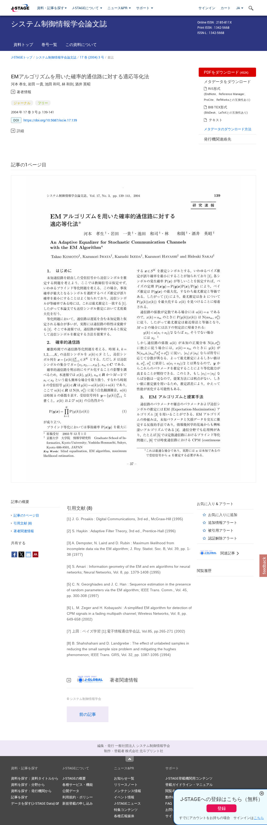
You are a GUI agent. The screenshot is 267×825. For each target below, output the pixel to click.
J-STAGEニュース (127, 803)
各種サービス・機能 (77, 784)
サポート (143, 7)
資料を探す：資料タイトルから (34, 778)
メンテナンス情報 (127, 790)
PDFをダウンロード (226, 72)
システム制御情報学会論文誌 (56, 57)
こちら (259, 817)
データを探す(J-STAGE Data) (33, 803)
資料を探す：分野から (28, 784)
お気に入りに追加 (222, 514)
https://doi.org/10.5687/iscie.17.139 (50, 120)
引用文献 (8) (23, 523)
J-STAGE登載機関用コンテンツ (189, 778)
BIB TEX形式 (217, 107)
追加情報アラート (222, 522)
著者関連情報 (24, 531)
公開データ (70, 790)
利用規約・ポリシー (77, 797)
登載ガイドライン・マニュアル (189, 784)
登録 (221, 808)
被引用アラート (221, 530)
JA (238, 7)
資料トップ (23, 44)
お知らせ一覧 (124, 778)
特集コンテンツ (126, 809)
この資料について (81, 44)
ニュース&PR (117, 7)
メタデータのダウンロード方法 (227, 129)
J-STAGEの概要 (74, 778)
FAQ (168, 803)
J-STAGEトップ (21, 57)
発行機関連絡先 (217, 139)
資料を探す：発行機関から (31, 790)
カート (226, 7)
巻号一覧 (49, 44)
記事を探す (19, 797)
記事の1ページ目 (26, 515)
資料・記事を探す (50, 7)
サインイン (206, 7)
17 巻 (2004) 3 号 (92, 57)
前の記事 (87, 714)
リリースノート (126, 784)
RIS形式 (214, 88)
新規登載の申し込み (77, 803)
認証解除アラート (222, 538)
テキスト (215, 120)
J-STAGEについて (86, 7)
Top (129, 759)
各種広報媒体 (124, 816)
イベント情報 (124, 797)
